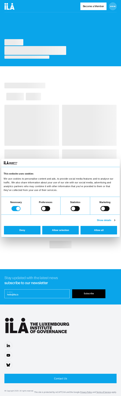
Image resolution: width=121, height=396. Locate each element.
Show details (104, 220)
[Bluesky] (8, 365)
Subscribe (89, 294)
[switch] (45, 208)
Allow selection (60, 230)
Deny (22, 230)
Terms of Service (103, 392)
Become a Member (93, 6)
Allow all (99, 230)
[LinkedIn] (8, 345)
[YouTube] (8, 355)
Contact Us (60, 378)
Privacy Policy (86, 392)
